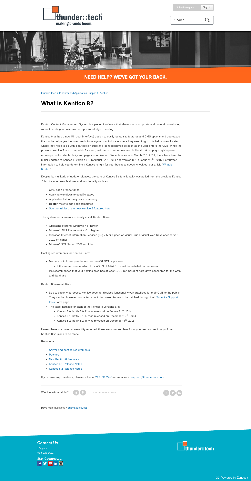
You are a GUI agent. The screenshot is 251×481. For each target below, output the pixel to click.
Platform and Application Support (77, 93)
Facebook (166, 393)
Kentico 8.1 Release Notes (65, 364)
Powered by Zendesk (234, 477)
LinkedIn (179, 393)
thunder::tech (48, 93)
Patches (54, 354)
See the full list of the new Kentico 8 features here (80, 208)
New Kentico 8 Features (64, 359)
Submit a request (185, 7)
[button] (76, 393)
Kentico (104, 93)
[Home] (72, 15)
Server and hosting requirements (69, 349)
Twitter (173, 393)
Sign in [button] (207, 7)
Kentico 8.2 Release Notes (65, 368)
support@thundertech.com (147, 377)
